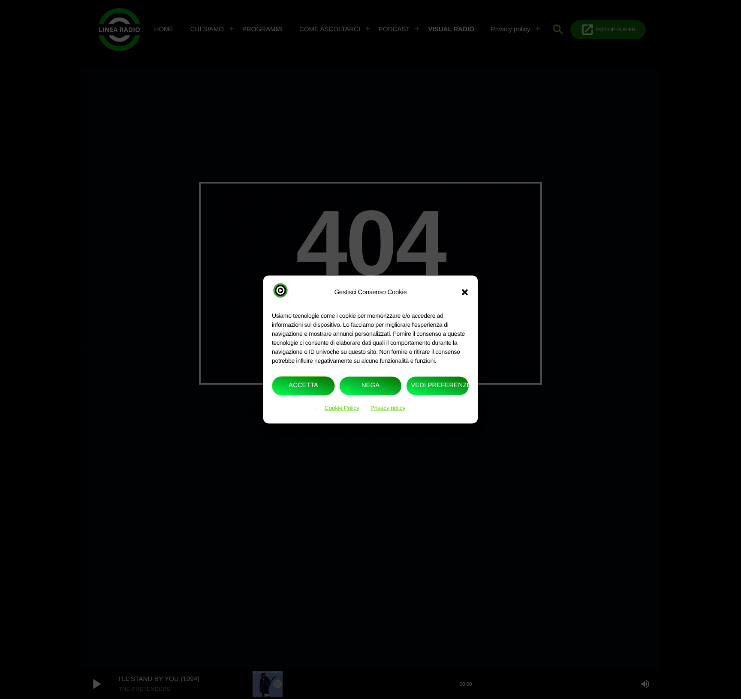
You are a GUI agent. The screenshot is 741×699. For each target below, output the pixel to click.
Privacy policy (388, 407)
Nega (370, 385)
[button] (465, 292)
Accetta (303, 385)
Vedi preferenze (440, 385)
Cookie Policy (342, 407)
